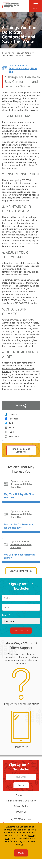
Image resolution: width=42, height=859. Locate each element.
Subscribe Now (21, 630)
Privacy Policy (21, 806)
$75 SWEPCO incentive (26, 303)
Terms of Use (21, 811)
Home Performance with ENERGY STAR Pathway (18, 368)
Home (4, 52)
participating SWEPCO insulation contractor (16, 182)
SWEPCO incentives (25, 197)
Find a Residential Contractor (21, 800)
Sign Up (21, 785)
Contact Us (21, 795)
